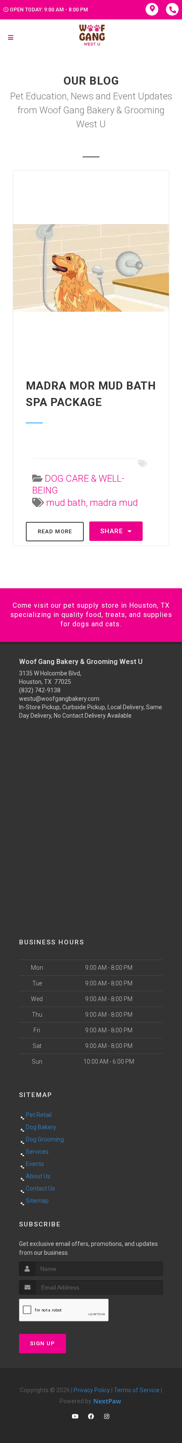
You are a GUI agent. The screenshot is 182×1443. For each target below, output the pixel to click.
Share (112, 531)
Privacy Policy (92, 1390)
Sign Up (42, 1343)
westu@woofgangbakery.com (59, 698)
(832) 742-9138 (40, 690)
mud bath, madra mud (92, 502)
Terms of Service (137, 1390)
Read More (55, 531)
